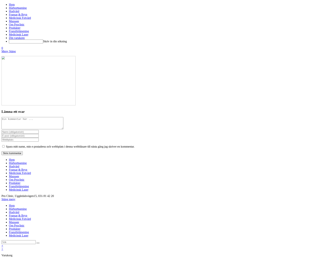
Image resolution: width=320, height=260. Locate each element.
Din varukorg (17, 37)
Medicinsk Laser (18, 189)
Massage (14, 176)
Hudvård (14, 166)
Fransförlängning (19, 186)
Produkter (14, 183)
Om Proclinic (16, 179)
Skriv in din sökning (55, 41)
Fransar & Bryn (18, 169)
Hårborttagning (18, 163)
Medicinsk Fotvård (20, 173)
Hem (12, 159)
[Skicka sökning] (37, 243)
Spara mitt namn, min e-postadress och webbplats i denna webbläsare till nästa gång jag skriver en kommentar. (70, 146)
